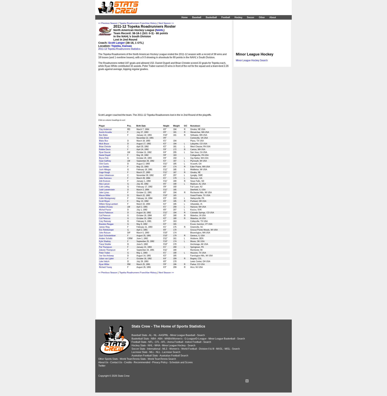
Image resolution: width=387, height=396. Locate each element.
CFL (157, 342)
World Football (189, 348)
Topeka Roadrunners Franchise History (138, 23)
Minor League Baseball (182, 335)
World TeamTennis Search (162, 359)
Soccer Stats (138, 348)
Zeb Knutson (104, 181)
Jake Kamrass (105, 178)
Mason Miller (104, 195)
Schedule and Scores (181, 362)
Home (184, 17)
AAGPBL (163, 335)
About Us (103, 362)
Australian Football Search (174, 355)
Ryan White (104, 264)
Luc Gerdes (104, 167)
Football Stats (139, 342)
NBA (153, 338)
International (153, 348)
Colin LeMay (104, 187)
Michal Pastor (105, 210)
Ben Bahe (103, 135)
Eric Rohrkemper (106, 230)
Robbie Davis (105, 149)
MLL (151, 352)
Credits (128, 362)
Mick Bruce (104, 144)
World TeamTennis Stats (133, 359)
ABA (160, 338)
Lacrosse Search (171, 352)
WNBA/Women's (173, 338)
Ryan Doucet (104, 152)
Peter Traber (104, 253)
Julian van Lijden (106, 258)
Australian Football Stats (145, 355)
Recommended (142, 362)
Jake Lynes (104, 192)
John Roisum (105, 233)
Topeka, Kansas (121, 45)
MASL (219, 348)
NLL (158, 352)
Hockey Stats (139, 345)
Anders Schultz (105, 238)
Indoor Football (193, 342)
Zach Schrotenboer (107, 235)
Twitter (101, 365)
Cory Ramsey (105, 221)
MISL (227, 348)
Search (201, 335)
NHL (150, 345)
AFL (163, 342)
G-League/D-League (195, 338)
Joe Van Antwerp (106, 256)
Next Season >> (166, 23)
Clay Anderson (105, 129)
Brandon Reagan (106, 224)
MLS (164, 348)
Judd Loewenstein (107, 189)
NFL (150, 342)
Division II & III (206, 348)
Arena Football (175, 342)
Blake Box (103, 141)
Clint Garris (104, 164)
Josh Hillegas (105, 169)
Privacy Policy (159, 362)
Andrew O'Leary (106, 207)
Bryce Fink (104, 158)
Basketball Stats (140, 338)
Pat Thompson (105, 247)
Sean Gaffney (105, 161)
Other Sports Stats (108, 359)
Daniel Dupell (105, 155)
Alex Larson (104, 184)
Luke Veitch (104, 261)
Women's (174, 348)
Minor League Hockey (174, 345)
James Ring (104, 227)
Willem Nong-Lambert (108, 204)
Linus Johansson (106, 175)
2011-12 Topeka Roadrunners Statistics (119, 49)
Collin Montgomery (107, 198)
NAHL (160, 30)
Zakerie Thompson (107, 250)
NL (155, 335)
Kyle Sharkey (105, 241)
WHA (157, 345)
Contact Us (116, 362)
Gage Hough (104, 172)
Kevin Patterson (106, 212)
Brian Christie (105, 146)
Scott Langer (116, 42)
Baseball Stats (139, 335)
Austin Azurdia (105, 132)
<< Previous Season (107, 23)
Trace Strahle (105, 244)
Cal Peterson (104, 215)
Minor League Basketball (221, 338)
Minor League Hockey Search (252, 60)
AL (150, 335)
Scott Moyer (104, 201)
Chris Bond (104, 138)
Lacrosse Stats (139, 352)
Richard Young (105, 267)
